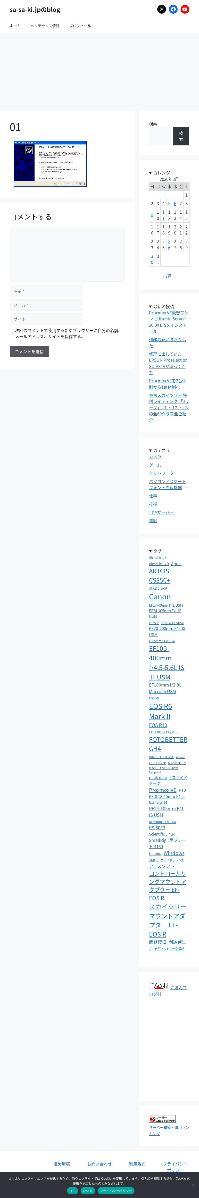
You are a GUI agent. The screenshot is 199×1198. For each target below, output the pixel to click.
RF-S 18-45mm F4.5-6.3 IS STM (167, 799)
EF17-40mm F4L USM (166, 605)
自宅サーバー (161, 512)
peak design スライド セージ (168, 780)
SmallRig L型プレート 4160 (167, 843)
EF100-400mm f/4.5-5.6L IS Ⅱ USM (166, 662)
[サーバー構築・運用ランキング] (162, 1121)
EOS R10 (158, 725)
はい (72, 1191)
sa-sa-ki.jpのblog (35, 9)
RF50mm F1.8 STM (162, 822)
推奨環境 (61, 1164)
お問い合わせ (99, 1164)
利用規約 (137, 1164)
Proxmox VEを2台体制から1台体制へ (167, 383)
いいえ (88, 1191)
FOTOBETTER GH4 (168, 744)
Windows (174, 852)
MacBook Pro (177, 763)
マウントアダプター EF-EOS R (167, 924)
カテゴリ (161, 450)
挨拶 (153, 504)
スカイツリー (168, 906)
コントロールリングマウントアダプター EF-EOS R (167, 885)
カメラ (155, 456)
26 (169, 244)
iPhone (180, 757)
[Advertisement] (99, 69)
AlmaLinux (157, 557)
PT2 (182, 790)
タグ (157, 551)
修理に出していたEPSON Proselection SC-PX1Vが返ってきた (168, 363)
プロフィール (80, 25)
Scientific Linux (162, 834)
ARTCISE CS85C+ (161, 575)
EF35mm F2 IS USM (172, 623)
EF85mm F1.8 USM (162, 641)
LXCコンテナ (157, 763)
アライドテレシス (172, 860)
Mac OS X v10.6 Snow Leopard (163, 770)
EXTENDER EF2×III (163, 732)
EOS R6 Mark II (160, 711)
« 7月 (167, 276)
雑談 (153, 520)
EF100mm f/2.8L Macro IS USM (165, 688)
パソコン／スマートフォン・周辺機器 (167, 484)
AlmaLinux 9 (159, 563)
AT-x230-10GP (158, 588)
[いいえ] (193, 1185)
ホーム (15, 25)
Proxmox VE (162, 789)
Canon (160, 596)
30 (152, 259)
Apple (176, 563)
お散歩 (153, 860)
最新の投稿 (163, 306)
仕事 (153, 496)
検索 (153, 123)
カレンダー (163, 173)
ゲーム (155, 465)
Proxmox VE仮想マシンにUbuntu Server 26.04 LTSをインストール (168, 322)
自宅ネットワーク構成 (169, 949)
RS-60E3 (157, 827)
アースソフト (162, 866)
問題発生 (177, 941)
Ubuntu (155, 853)
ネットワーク (161, 473)
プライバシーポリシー (175, 1167)
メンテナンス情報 (44, 25)
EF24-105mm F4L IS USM (165, 613)
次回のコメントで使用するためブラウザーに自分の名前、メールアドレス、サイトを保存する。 (68, 333)
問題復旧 (157, 942)
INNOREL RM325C (161, 757)
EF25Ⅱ (154, 623)
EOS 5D (154, 698)
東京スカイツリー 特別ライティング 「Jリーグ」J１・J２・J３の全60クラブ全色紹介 (169, 407)
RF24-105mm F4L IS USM (166, 811)
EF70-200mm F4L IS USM (167, 631)
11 (163, 215)
